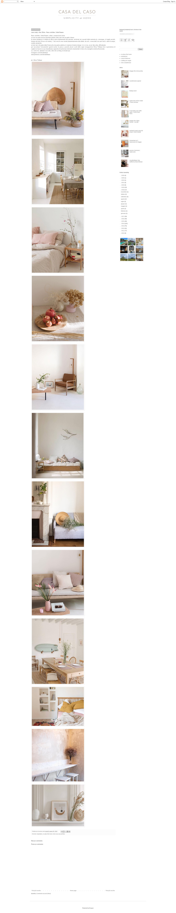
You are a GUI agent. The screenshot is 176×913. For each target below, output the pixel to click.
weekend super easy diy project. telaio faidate (136, 131)
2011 (123, 230)
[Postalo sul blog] (64, 832)
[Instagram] (125, 41)
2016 (123, 218)
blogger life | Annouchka (136, 71)
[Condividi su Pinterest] (69, 832)
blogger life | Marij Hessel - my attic (134, 121)
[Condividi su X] (66, 832)
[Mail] (133, 41)
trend (54, 834)
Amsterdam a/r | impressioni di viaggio (135, 141)
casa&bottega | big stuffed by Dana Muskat (135, 161)
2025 (123, 178)
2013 (123, 226)
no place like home (47, 834)
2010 (123, 233)
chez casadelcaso (126, 62)
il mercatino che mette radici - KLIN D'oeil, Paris (135, 112)
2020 (123, 185)
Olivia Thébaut (98, 47)
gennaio (123, 213)
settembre (124, 196)
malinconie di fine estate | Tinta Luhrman (136, 101)
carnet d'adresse (125, 58)
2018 (123, 190)
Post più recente (36, 890)
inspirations (39, 834)
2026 (123, 175)
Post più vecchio (110, 890)
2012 (123, 228)
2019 (123, 187)
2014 (123, 223)
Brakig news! (133, 91)
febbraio (123, 211)
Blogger (91, 908)
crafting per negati (126, 60)
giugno (123, 204)
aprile (122, 208)
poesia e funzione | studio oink (134, 151)
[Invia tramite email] (62, 832)
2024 (123, 180)
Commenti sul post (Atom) (44, 893)
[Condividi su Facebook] (68, 832)
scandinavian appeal (135, 81)
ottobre (123, 194)
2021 (123, 182)
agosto (123, 199)
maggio (123, 206)
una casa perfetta (60, 834)
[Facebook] (129, 41)
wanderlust (124, 56)
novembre (124, 192)
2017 (123, 216)
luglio (122, 201)
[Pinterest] (121, 41)
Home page (73, 890)
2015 (123, 221)
